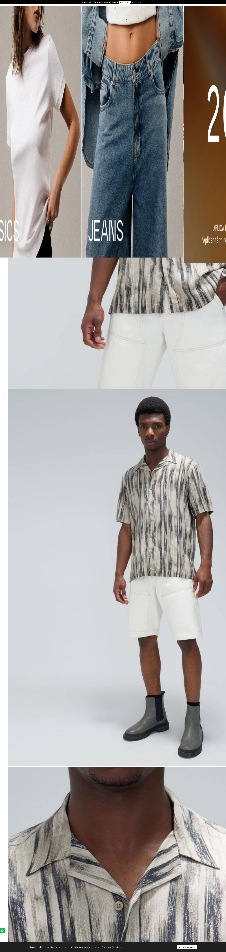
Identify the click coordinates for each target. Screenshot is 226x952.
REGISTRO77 (125, 2)
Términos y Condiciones (111, 947)
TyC (140, 2)
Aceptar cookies (187, 947)
